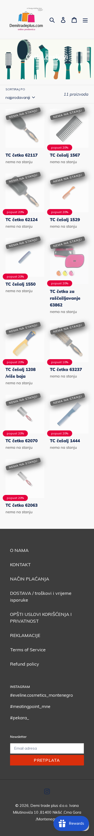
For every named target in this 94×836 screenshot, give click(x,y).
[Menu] (85, 19)
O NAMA (19, 550)
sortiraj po (15, 89)
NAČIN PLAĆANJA (29, 579)
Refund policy (24, 664)
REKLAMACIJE (25, 635)
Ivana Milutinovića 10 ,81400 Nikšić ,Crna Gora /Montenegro (47, 812)
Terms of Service (28, 650)
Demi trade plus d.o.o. (49, 805)
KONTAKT (20, 564)
